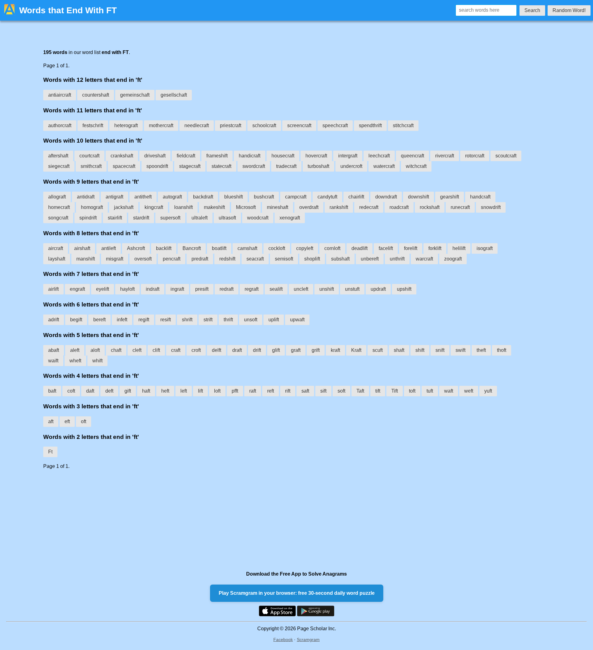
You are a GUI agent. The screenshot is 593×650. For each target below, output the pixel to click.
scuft (377, 350)
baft (52, 391)
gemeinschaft (134, 95)
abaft (53, 350)
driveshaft (155, 155)
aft (50, 421)
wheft (75, 360)
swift (460, 350)
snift (439, 350)
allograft (57, 196)
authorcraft (59, 125)
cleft (136, 350)
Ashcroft (136, 248)
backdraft (203, 196)
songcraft (58, 217)
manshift (85, 258)
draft (237, 350)
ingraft (177, 289)
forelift (410, 248)
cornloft (332, 248)
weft (468, 391)
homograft (92, 207)
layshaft (56, 258)
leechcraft (379, 155)
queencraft (412, 155)
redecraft (368, 207)
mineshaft (277, 207)
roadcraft (399, 207)
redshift (227, 258)
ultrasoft (227, 217)
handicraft (249, 155)
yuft (488, 391)
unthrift (397, 258)
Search (532, 10)
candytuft (327, 196)
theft (481, 350)
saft (305, 391)
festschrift (92, 125)
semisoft (284, 258)
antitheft (143, 196)
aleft (74, 350)
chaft (116, 350)
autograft (172, 196)
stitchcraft (403, 125)
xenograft (290, 217)
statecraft (221, 166)
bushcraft (264, 196)
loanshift (183, 207)
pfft (235, 391)
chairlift (356, 196)
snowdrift (491, 207)
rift (287, 391)
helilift (458, 248)
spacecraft (124, 166)
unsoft (250, 319)
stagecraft (189, 166)
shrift (187, 319)
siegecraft (58, 166)
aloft (95, 350)
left (183, 391)
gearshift (449, 196)
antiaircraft (59, 95)
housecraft (282, 155)
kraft (335, 350)
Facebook (283, 639)
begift (76, 319)
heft (165, 391)
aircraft (55, 248)
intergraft (347, 155)
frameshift (217, 155)
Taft (360, 391)
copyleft (304, 248)
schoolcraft (264, 125)
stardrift (141, 217)
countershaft (95, 95)
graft (296, 350)
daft (90, 391)
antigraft (114, 196)
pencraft (171, 258)
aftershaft (58, 155)
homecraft (59, 207)
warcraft (424, 258)
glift (276, 350)
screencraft (299, 125)
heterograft (126, 125)
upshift (404, 289)
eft (67, 421)
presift (201, 289)
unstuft (352, 289)
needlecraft (196, 125)
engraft (77, 289)
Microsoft (246, 207)
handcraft (480, 196)
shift (419, 350)
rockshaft (429, 207)
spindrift (88, 217)
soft (341, 391)
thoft (501, 350)
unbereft (370, 258)
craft (175, 350)
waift (53, 360)
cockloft (276, 248)
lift (200, 391)
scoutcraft (505, 155)
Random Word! (569, 10)
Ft (50, 451)
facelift (386, 248)
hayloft (127, 289)
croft (196, 350)
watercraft (384, 166)
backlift (163, 248)
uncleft (301, 289)
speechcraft (335, 125)
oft (83, 421)
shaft (399, 350)
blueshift (233, 196)
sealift (276, 289)
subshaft (340, 258)
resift (165, 319)
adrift (53, 319)
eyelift (102, 289)
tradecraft (286, 166)
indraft (152, 289)
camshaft (247, 248)
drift (257, 350)
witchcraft (416, 166)
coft (71, 391)
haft (146, 391)
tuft (430, 391)
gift (127, 391)
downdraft (386, 196)
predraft (199, 258)
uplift (273, 319)
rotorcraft (474, 155)
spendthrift (370, 125)
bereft (99, 319)
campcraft (295, 196)
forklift (434, 248)
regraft (252, 289)
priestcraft (230, 125)
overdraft (308, 207)
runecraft (460, 207)
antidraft (86, 196)
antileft (108, 248)
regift (143, 319)
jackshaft (123, 207)
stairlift (115, 217)
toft (412, 391)
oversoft (143, 258)
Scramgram (308, 639)
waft (448, 391)
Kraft (356, 350)
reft (270, 391)
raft (252, 391)
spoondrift (157, 166)
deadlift (359, 248)
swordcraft (253, 166)
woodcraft (257, 217)
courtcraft (89, 155)
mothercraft (161, 125)
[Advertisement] (228, 520)
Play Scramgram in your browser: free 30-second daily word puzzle (297, 593)
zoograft (453, 258)
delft (216, 350)
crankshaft (122, 155)
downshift (418, 196)
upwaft (297, 319)
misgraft (114, 258)
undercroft (351, 166)
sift (323, 391)
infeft (122, 319)
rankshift (339, 207)
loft (217, 391)
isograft (485, 248)
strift (208, 319)
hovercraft (316, 155)
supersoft (170, 217)
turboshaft (318, 166)
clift (156, 350)
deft (109, 391)
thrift (228, 319)
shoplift (312, 258)
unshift (326, 289)
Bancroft (192, 248)
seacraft (255, 258)
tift (377, 391)
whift (97, 360)
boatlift (219, 248)
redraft (226, 289)
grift (316, 350)
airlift (53, 289)
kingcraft (154, 207)
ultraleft (199, 217)
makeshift (214, 207)
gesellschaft (174, 95)
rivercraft (444, 155)
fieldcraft (186, 155)
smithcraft (91, 166)
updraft (378, 289)
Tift (394, 391)
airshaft (82, 248)
